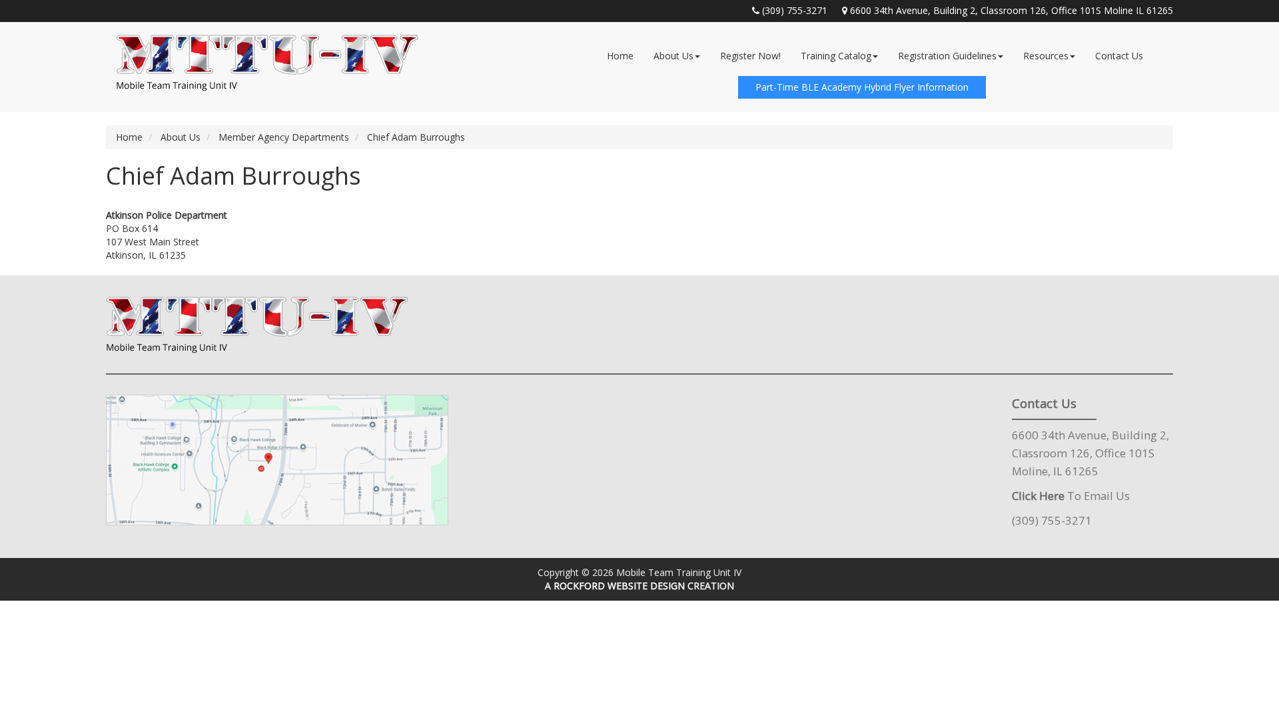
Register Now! (750, 55)
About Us (673, 55)
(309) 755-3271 (794, 10)
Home (620, 55)
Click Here (1038, 495)
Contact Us (1119, 55)
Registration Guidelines (947, 55)
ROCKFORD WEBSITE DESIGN (619, 585)
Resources (1045, 55)
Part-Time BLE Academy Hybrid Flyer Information (862, 87)
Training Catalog (836, 55)
